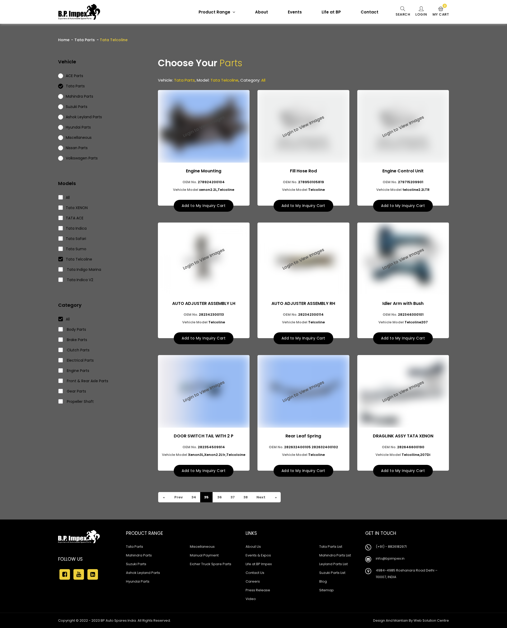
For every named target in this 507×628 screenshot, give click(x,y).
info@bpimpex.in (390, 558)
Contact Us (255, 572)
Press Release (258, 590)
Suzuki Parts (136, 563)
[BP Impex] (79, 12)
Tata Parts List (330, 546)
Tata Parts (84, 40)
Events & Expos (258, 555)
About (261, 12)
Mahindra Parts (139, 555)
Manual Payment (204, 555)
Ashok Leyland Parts (143, 572)
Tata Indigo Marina (83, 269)
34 (193, 497)
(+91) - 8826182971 (391, 546)
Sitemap (326, 590)
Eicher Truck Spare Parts (210, 563)
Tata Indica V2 (79, 279)
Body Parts (76, 329)
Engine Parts (77, 370)
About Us (253, 546)
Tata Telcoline (79, 259)
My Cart (441, 11)
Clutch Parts (78, 350)
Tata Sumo (76, 249)
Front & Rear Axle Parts (87, 381)
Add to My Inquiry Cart (204, 205)
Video (251, 598)
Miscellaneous (202, 546)
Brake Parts (76, 339)
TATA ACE (74, 218)
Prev (178, 497)
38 (245, 497)
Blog (323, 581)
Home (63, 40)
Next (260, 497)
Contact (369, 12)
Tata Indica (76, 228)
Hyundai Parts (137, 581)
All (68, 197)
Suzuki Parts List (332, 572)
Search (403, 14)
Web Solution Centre (431, 620)
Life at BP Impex (259, 563)
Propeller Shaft (80, 401)
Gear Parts (76, 391)
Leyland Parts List (333, 563)
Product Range (215, 12)
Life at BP (331, 12)
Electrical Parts (80, 360)
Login (421, 14)
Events (295, 12)
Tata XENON (77, 207)
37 (232, 497)
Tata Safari (76, 238)
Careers (253, 581)
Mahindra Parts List (335, 555)
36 (219, 497)
